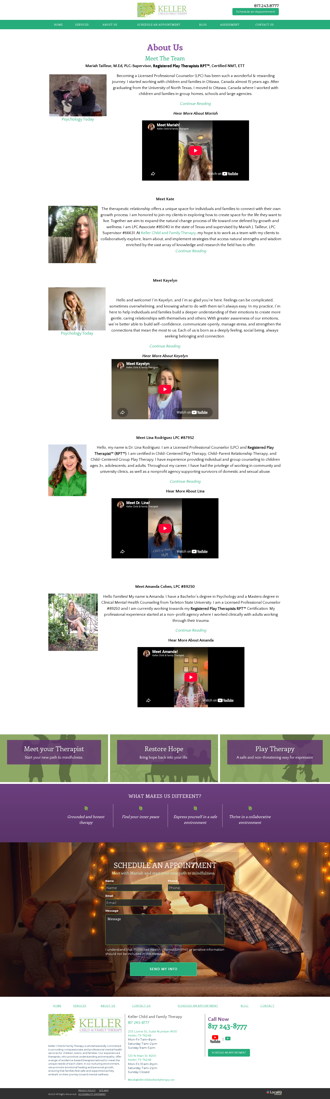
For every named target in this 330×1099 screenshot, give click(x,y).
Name (110, 881)
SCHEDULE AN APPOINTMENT (158, 24)
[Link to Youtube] (228, 1039)
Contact (267, 1005)
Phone (173, 881)
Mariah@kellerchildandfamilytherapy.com (151, 1079)
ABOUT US (110, 24)
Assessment (229, 24)
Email (110, 896)
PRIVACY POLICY (86, 1090)
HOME (58, 24)
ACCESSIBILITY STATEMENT (92, 1094)
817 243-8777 (138, 1023)
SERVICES (82, 24)
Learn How (164, 762)
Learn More (54, 762)
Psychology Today (78, 119)
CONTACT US (264, 24)
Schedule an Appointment (255, 11)
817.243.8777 (266, 5)
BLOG (203, 24)
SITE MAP (103, 1090)
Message (112, 910)
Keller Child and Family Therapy (168, 233)
